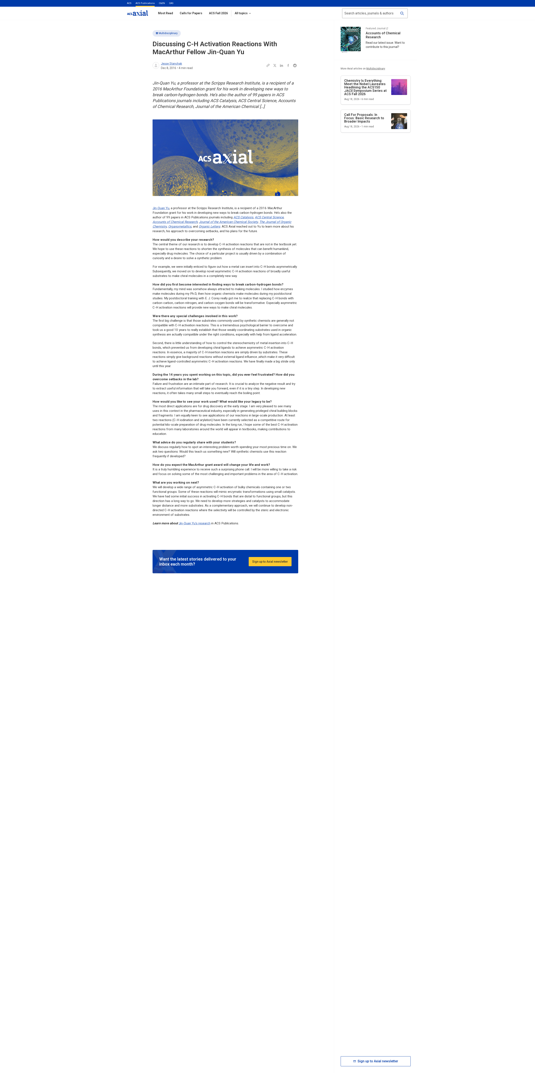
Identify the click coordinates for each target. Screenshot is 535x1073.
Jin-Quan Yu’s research (194, 523)
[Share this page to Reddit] (295, 65)
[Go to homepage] (137, 13)
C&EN (162, 3)
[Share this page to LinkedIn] (281, 65)
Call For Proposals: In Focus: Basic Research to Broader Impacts (364, 118)
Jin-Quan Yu (161, 208)
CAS (171, 3)
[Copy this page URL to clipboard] (268, 65)
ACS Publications (145, 3)
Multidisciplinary (168, 33)
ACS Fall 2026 (218, 13)
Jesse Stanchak (171, 63)
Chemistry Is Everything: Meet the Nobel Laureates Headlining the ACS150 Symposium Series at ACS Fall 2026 (365, 87)
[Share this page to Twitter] (274, 65)
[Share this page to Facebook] (288, 65)
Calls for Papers (191, 13)
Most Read (165, 13)
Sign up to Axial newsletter (270, 561)
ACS (129, 3)
